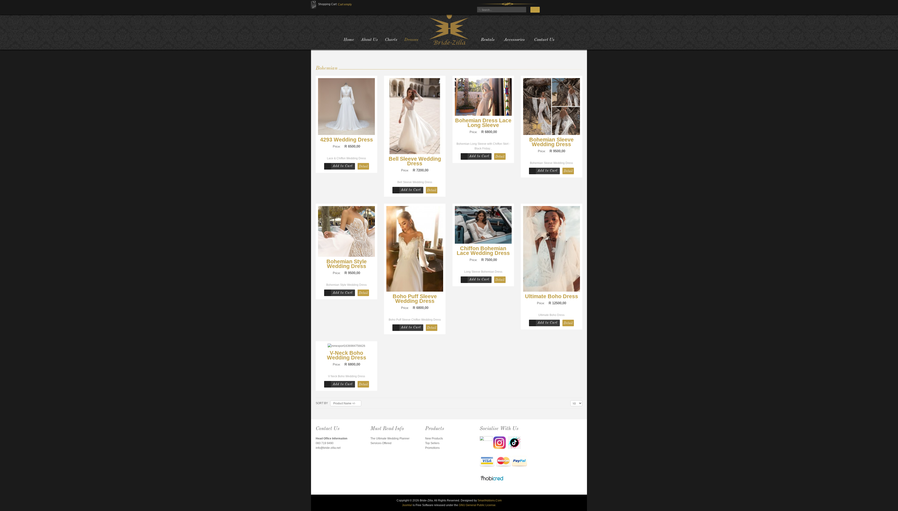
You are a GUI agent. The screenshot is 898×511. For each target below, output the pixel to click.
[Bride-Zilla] (449, 29)
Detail (363, 166)
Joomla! (407, 505)
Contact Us (544, 40)
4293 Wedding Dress (346, 140)
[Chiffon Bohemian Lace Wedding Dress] (483, 224)
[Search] (535, 10)
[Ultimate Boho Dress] (551, 248)
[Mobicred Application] (492, 479)
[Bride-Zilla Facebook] (486, 442)
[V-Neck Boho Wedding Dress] (346, 346)
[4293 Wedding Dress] (346, 106)
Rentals (488, 40)
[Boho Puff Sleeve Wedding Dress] (414, 248)
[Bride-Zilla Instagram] (500, 442)
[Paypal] (519, 462)
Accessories (514, 40)
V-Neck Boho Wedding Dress (346, 355)
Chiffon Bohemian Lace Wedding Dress (483, 250)
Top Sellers (432, 443)
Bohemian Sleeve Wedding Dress (551, 142)
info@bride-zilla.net (328, 447)
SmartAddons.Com (490, 500)
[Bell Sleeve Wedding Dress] (414, 115)
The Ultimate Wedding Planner (389, 438)
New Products (434, 438)
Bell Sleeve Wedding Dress (415, 161)
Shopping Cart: (327, 4)
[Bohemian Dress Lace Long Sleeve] (483, 96)
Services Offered (380, 443)
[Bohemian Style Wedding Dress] (346, 231)
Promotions (432, 447)
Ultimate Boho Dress (551, 296)
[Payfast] (487, 462)
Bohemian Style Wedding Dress (346, 263)
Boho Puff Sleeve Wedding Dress (415, 298)
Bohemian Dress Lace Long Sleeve (483, 122)
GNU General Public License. (477, 505)
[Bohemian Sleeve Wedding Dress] (551, 106)
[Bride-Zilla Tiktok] (514, 442)
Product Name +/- (344, 403)
